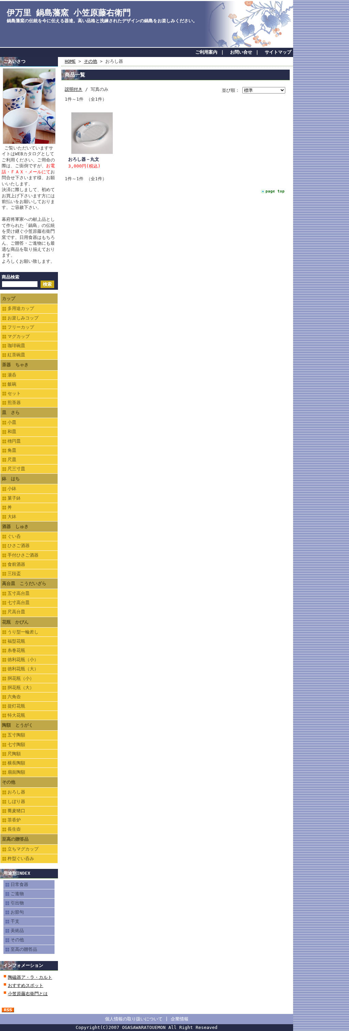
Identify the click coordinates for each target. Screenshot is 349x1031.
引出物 (17, 902)
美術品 (17, 930)
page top (275, 191)
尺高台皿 (16, 611)
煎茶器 (14, 402)
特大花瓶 (16, 715)
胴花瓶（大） (20, 687)
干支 (15, 921)
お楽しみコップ (23, 317)
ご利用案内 (206, 52)
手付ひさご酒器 (23, 555)
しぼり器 (16, 801)
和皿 (11, 431)
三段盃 (14, 573)
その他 (8, 782)
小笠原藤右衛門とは (28, 993)
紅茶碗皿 (16, 354)
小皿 (11, 422)
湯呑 (11, 374)
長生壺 (14, 829)
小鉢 (11, 488)
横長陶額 (16, 762)
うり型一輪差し (23, 631)
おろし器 (16, 791)
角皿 (11, 450)
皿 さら (11, 412)
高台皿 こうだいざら (24, 583)
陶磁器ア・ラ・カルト (30, 977)
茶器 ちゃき (15, 364)
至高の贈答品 (15, 839)
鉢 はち (11, 478)
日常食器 (19, 884)
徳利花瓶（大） (23, 668)
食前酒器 (16, 564)
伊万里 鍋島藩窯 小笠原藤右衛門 (69, 12)
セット (14, 393)
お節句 (17, 912)
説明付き (73, 89)
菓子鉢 (14, 498)
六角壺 (14, 696)
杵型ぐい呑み (20, 858)
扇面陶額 (16, 772)
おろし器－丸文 (83, 159)
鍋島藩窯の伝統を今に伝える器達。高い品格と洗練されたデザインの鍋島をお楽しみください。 (102, 20)
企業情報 (179, 1018)
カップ (8, 298)
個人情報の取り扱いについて (134, 1018)
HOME (70, 61)
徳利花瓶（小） (23, 659)
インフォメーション (23, 965)
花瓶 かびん (15, 622)
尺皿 (11, 459)
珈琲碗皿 (16, 345)
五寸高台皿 (18, 593)
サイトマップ (278, 52)
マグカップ (18, 336)
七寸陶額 (16, 744)
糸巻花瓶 (16, 650)
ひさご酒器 (18, 545)
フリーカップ (20, 327)
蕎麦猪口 (16, 810)
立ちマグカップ (23, 848)
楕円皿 (14, 441)
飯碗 (11, 384)
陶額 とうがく (17, 725)
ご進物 (17, 893)
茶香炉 (14, 819)
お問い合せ (241, 52)
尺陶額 (14, 753)
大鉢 (11, 516)
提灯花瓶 (16, 705)
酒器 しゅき (15, 526)
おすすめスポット (25, 985)
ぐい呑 (14, 536)
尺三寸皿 (16, 468)
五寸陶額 (16, 735)
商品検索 (10, 277)
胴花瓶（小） (20, 678)
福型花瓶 (16, 641)
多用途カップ (20, 308)
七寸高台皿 (18, 602)
